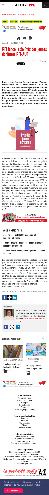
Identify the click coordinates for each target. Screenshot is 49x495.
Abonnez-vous (24, 398)
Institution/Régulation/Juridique (31, 21)
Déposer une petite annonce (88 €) (24, 452)
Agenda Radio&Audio (24, 438)
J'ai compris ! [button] (13, 491)
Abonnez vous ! (26, 14)
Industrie (24, 420)
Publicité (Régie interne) (24, 409)
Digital (24, 425)
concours (22, 291)
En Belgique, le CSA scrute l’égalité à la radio (34, 367)
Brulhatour (8, 307)
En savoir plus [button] (33, 485)
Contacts (25, 407)
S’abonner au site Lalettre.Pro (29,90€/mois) (24, 457)
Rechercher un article (24, 441)
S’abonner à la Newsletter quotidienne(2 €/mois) (24, 459)
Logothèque (24, 405)
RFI (45, 291)
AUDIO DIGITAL (12, 291)
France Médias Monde (35, 291)
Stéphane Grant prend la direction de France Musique (12, 366)
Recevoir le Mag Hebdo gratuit (24, 443)
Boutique (24, 461)
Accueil (4, 21)
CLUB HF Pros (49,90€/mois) (24, 454)
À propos (25, 402)
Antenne (24, 418)
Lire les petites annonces (24, 436)
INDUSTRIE (13, 21)
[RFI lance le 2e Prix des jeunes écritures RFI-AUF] (24, 111)
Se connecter (9, 14)
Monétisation (24, 423)
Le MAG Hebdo (24, 427)
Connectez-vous (24, 400)
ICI (22, 286)
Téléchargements (24, 463)
